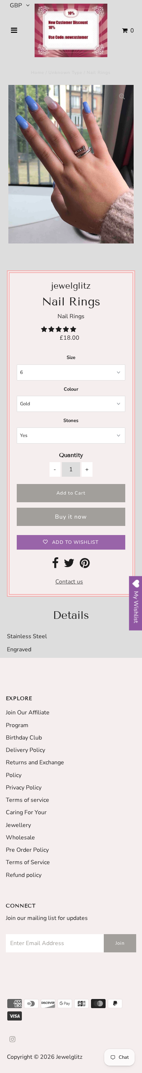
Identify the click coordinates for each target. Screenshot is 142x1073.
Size (71, 357)
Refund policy (24, 875)
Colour (71, 389)
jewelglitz (69, 1057)
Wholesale (20, 838)
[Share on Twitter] (69, 565)
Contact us (69, 582)
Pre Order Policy (27, 850)
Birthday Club (24, 738)
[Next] (38, 97)
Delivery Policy (25, 750)
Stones (70, 420)
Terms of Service (28, 862)
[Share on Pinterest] (85, 565)
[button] (59, 329)
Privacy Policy (24, 788)
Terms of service (27, 800)
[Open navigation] (14, 31)
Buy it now (71, 517)
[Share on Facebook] (55, 565)
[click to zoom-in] (122, 97)
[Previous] (20, 97)
